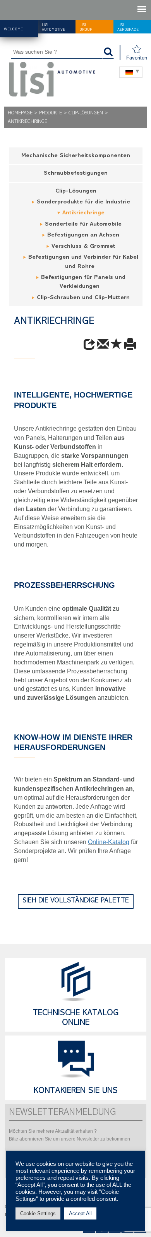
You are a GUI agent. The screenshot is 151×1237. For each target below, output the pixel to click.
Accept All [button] (80, 1213)
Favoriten (136, 58)
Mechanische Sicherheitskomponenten (75, 156)
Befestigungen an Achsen (83, 235)
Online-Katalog (108, 842)
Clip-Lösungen (86, 113)
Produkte (50, 113)
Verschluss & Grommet (83, 247)
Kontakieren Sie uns (76, 1091)
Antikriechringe (83, 213)
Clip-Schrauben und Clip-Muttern (83, 298)
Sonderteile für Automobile (83, 225)
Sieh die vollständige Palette (75, 901)
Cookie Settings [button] (38, 1213)
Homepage (20, 113)
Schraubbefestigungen (76, 174)
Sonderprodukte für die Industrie (83, 202)
